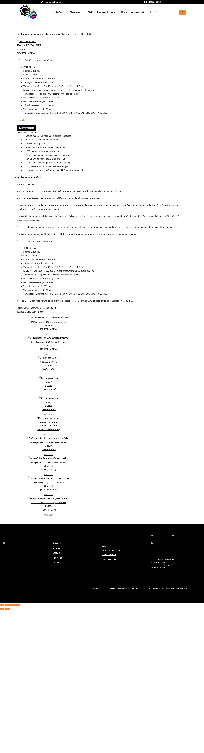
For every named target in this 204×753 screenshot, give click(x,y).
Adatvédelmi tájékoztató (104, 589)
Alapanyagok (76, 12)
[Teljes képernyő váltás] (7, 605)
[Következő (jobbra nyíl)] (7, 609)
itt (55, 308)
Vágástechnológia (36, 34)
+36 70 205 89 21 (53, 2)
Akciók (91, 12)
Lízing (124, 12)
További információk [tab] (32, 177)
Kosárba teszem (26, 128)
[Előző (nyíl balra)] (2, 609)
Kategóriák (59, 12)
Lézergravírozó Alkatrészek (59, 34)
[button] (18, 38)
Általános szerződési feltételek (134, 589)
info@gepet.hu (155, 2)
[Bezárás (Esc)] (17, 605)
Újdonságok (102, 12)
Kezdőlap (21, 34)
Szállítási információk (163, 589)
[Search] (182, 12)
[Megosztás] (12, 605)
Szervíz (114, 12)
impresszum (181, 589)
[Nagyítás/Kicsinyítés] (2, 605)
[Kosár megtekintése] (143, 12)
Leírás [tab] (20, 177)
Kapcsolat (134, 12)
